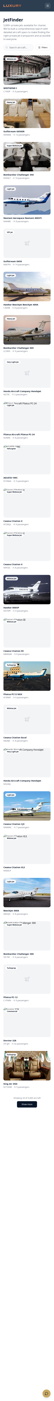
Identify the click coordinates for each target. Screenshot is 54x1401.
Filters (45, 47)
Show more (27, 1104)
